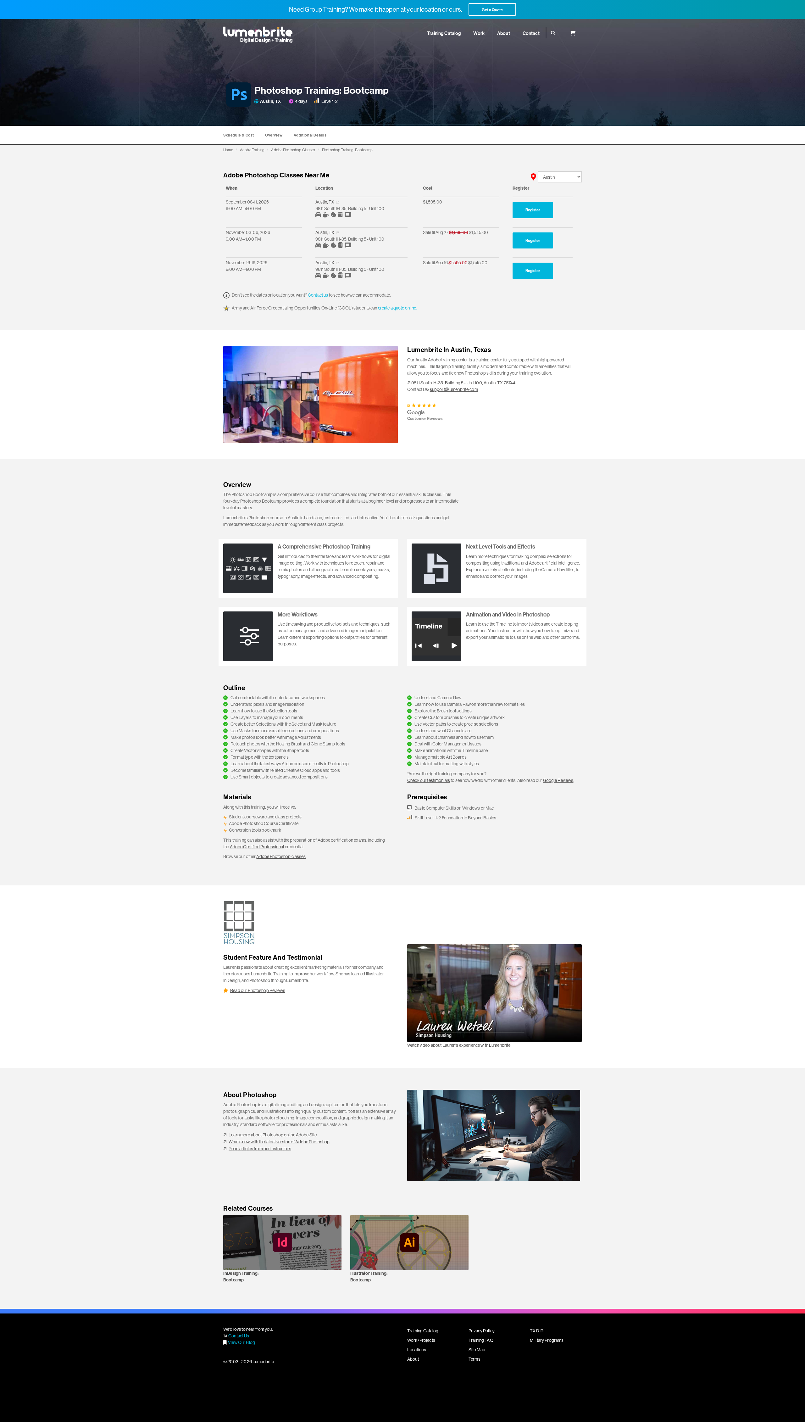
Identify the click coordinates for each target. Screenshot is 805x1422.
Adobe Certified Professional (257, 847)
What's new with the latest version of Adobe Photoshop (279, 1142)
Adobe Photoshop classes (281, 856)
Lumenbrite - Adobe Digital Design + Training (257, 34)
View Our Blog (241, 1342)
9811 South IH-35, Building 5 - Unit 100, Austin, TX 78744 (463, 383)
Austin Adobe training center (441, 360)
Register (532, 209)
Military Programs (547, 1340)
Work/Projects (421, 1340)
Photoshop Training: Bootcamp (347, 150)
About (413, 1359)
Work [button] (479, 33)
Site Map (477, 1349)
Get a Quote (492, 9)
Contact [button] (531, 33)
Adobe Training (252, 150)
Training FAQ (481, 1340)
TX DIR (536, 1331)
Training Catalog (422, 1331)
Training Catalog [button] (444, 33)
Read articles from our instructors (260, 1149)
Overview (274, 135)
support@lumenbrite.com (454, 389)
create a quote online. (397, 308)
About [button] (503, 33)
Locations (416, 1349)
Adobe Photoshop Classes (293, 150)
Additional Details (310, 135)
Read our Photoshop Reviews (257, 990)
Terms (474, 1359)
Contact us (318, 295)
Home (228, 150)
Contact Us (238, 1336)
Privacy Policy (482, 1331)
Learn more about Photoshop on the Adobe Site (273, 1135)
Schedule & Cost (238, 135)
